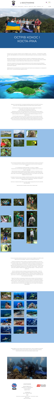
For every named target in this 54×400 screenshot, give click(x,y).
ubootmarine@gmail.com (27, 386)
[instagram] (50, 6)
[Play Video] (27, 368)
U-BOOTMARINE (27, 3)
